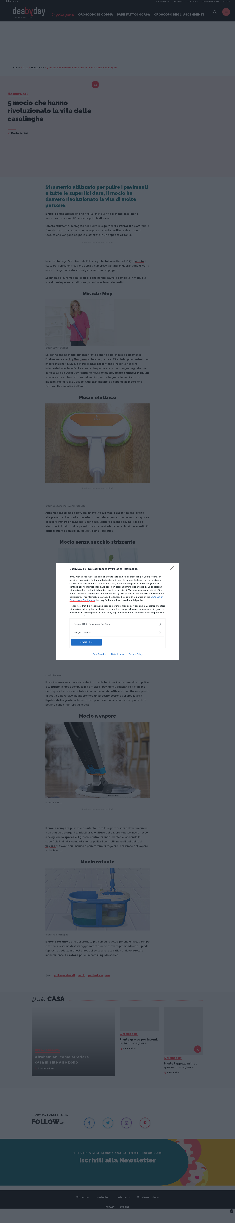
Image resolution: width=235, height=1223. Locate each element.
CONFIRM (86, 642)
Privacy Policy (136, 654)
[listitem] (117, 624)
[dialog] (117, 611)
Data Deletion (99, 654)
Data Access (117, 654)
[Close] (173, 569)
